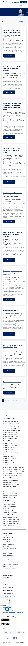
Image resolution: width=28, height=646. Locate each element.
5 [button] (13, 400)
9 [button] (24, 400)
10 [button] (2, 403)
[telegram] (14, 632)
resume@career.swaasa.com (15, 610)
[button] (23, 2)
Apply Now (10, 55)
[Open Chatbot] (7, 609)
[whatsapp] (6, 632)
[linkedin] (19, 632)
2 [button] (5, 400)
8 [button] (21, 400)
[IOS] (5, 624)
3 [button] (8, 400)
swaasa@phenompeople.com (16, 612)
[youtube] (10, 632)
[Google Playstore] (5, 619)
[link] (4, 2)
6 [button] (16, 400)
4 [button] (10, 400)
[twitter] (23, 632)
